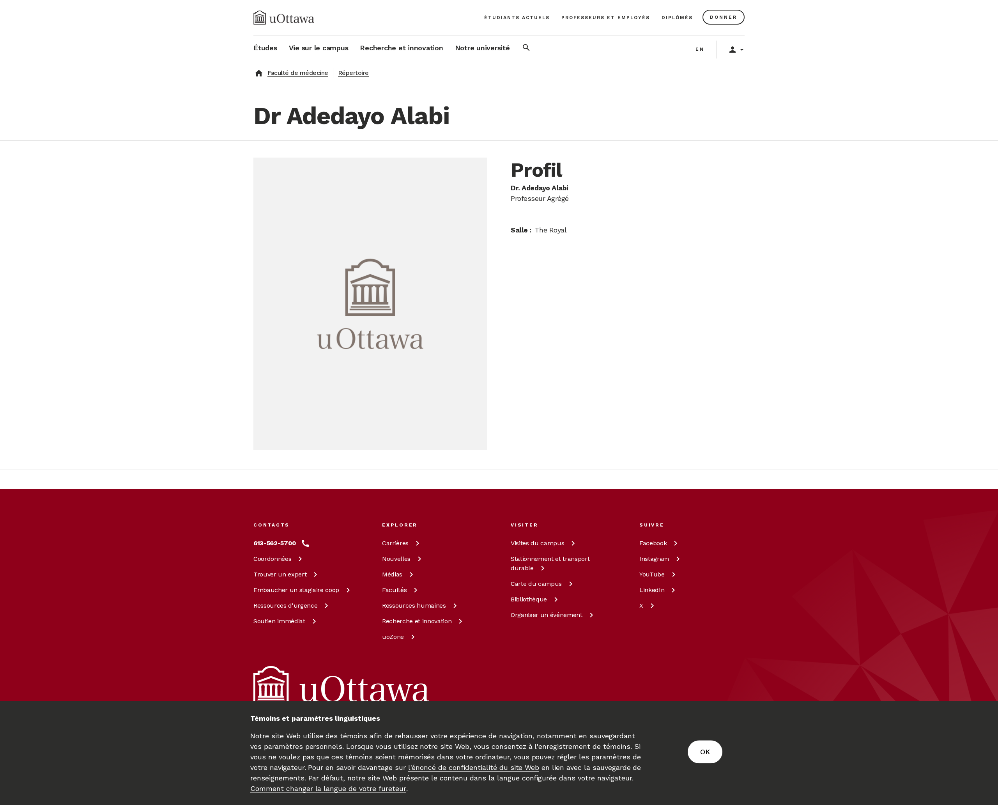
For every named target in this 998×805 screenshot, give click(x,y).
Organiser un (546, 615)
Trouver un (279, 574)
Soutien (279, 621)
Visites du (537, 543)
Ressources (285, 605)
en (699, 49)
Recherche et (416, 621)
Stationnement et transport (550, 563)
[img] (283, 17)
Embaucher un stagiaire (296, 590)
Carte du (536, 583)
